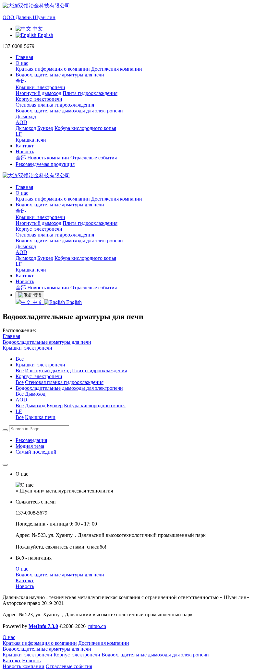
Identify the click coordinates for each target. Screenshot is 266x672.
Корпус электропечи (39, 229)
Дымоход (35, 394)
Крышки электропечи (40, 217)
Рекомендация (31, 440)
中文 (37, 302)
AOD (21, 252)
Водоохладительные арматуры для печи (47, 342)
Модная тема (30, 446)
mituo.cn (97, 626)
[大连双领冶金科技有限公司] (133, 175)
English (73, 302)
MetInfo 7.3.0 (43, 626)
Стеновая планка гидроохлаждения (64, 382)
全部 (21, 81)
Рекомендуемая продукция (45, 164)
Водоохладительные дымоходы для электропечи (69, 240)
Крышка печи (40, 417)
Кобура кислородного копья (95, 405)
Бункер (55, 405)
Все (20, 359)
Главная (24, 57)
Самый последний (36, 452)
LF (19, 264)
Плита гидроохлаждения (99, 370)
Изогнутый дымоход (48, 370)
